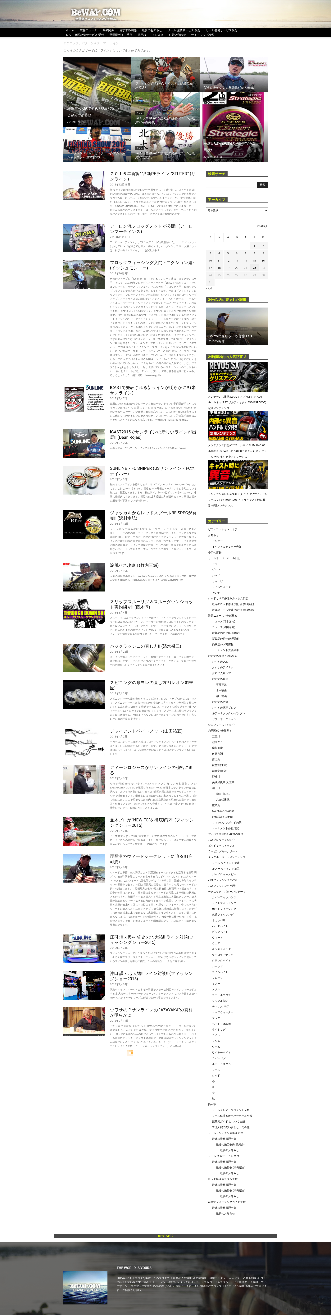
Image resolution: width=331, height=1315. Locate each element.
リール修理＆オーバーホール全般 (232, 1115)
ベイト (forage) (221, 1023)
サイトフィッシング (224, 903)
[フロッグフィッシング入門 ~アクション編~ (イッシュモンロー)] (84, 274)
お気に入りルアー (223, 673)
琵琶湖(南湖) (219, 771)
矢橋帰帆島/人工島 (223, 782)
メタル (216, 989)
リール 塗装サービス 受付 (184, 30)
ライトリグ (218, 1029)
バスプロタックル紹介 (221, 840)
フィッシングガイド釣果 (227, 822)
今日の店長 (214, 552)
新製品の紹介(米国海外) (226, 638)
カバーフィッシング (224, 897)
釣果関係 (108, 30)
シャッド (217, 966)
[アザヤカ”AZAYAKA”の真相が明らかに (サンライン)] (84, 1070)
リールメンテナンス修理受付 (225, 1133)
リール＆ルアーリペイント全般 (231, 1110)
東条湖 (216, 805)
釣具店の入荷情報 (223, 644)
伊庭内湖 (217, 753)
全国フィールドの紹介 (221, 725)
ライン (71, 103)
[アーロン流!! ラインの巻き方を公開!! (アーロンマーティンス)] (84, 1218)
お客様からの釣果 (223, 817)
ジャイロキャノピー (224, 874)
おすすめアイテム (223, 667)
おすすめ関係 (128, 30)
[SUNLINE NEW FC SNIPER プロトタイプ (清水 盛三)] (84, 1278)
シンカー (217, 1041)
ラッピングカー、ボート (223, 851)
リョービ (217, 581)
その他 (216, 592)
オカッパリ (218, 920)
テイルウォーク (221, 587)
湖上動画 (221, 696)
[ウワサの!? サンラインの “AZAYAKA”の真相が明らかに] (84, 1021)
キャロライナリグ (223, 955)
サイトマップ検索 (202, 35)
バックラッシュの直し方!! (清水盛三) (145, 646)
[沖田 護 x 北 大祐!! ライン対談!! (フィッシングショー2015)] (84, 985)
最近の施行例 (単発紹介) (230, 1167)
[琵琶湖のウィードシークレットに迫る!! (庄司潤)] (84, 868)
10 (210, 260)
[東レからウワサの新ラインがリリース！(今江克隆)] (84, 1169)
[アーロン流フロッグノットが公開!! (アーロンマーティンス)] (84, 238)
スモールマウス (221, 995)
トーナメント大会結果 (225, 650)
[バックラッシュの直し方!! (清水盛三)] (84, 658)
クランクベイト (221, 960)
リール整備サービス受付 (222, 30)
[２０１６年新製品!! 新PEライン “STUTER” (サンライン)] (84, 185)
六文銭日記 (222, 799)
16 (263, 260)
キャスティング (221, 949)
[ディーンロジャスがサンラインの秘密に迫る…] (84, 779)
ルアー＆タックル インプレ (228, 713)
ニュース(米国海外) (223, 627)
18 (219, 268)
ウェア (216, 943)
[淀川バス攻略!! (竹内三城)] (84, 577)
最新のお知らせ (152, 30)
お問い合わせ (177, 35)
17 (210, 268)
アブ (214, 564)
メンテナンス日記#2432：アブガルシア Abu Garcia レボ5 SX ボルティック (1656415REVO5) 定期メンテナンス (237, 402)
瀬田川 (216, 788)
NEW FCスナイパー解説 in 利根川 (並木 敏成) (152, 1303)
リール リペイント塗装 (226, 863)
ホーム (70, 30)
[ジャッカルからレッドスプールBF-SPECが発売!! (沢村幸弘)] (84, 524)
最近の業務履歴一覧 (224, 1138)
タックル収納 (220, 1000)
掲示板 (142, 35)
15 (254, 260)
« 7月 (209, 288)
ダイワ (216, 569)
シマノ (216, 575)
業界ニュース (88, 30)
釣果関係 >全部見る (220, 730)
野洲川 (216, 776)
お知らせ (213, 535)
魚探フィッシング (223, 914)
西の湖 (216, 759)
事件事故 (221, 684)
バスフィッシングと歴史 (223, 886)
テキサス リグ (220, 1006)
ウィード (217, 937)
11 (219, 260)
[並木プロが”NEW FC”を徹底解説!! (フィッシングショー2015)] (84, 831)
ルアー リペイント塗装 (226, 868)
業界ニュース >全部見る (222, 615)
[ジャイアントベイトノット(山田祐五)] (84, 742)
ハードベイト (220, 926)
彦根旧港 (217, 748)
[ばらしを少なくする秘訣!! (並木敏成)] (234, 78)
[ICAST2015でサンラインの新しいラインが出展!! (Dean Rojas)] (84, 443)
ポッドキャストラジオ (221, 845)
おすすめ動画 (220, 679)
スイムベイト (220, 972)
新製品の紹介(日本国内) (226, 633)
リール (216, 1069)
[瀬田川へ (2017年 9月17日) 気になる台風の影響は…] (97, 92)
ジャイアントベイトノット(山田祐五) (146, 731)
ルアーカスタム (221, 1064)
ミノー (216, 983)
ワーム (216, 1046)
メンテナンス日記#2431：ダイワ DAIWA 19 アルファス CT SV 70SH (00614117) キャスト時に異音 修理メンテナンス (237, 499)
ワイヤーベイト (221, 1052)
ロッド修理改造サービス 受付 (85, 35)
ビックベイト (220, 932)
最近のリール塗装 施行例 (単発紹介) (233, 610)
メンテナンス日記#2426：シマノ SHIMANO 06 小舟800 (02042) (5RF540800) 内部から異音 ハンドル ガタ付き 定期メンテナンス (237, 451)
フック (216, 1018)
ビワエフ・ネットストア (223, 529)
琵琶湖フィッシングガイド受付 (227, 1202)
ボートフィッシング (224, 909)
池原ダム (217, 742)
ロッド (216, 1075)
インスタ (157, 35)
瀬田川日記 (222, 794)
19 (227, 268)
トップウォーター (223, 1012)
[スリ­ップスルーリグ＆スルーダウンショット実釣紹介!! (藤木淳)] (84, 613)
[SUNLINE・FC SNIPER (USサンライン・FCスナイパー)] (84, 480)
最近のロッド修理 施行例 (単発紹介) (233, 604)
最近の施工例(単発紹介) (230, 1144)
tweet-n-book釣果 (223, 811)
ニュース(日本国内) (223, 621)
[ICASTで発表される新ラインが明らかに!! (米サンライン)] (84, 399)
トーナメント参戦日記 (225, 828)
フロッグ (217, 977)
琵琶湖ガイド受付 (120, 35)
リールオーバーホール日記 (224, 558)
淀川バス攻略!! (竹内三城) (134, 565)
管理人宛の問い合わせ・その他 (231, 1127)
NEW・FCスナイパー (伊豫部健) (140, 1118)
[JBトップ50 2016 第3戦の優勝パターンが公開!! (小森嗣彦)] (165, 113)
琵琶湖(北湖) (219, 765)
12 (227, 260)
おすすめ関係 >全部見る (222, 656)
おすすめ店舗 (220, 702)
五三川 (216, 736)
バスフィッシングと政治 (223, 880)
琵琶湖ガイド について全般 (228, 1121)
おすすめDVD (220, 661)
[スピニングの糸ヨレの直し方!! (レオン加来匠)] (84, 694)
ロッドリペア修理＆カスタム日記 (228, 598)
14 (245, 260)
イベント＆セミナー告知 (227, 546)
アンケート (218, 541)
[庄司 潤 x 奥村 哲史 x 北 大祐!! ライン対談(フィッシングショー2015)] (84, 948)
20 (236, 268)
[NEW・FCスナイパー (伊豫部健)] (84, 1130)
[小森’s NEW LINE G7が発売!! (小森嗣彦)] (234, 127)
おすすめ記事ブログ (224, 707)
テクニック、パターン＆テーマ (84, 43)
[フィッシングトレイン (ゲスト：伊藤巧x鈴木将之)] (165, 78)
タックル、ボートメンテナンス (227, 857)
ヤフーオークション (224, 719)
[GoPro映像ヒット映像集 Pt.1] (237, 326)
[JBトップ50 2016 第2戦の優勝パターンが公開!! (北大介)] (165, 148)
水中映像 (221, 690)
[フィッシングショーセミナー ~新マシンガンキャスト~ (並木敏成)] (97, 148)
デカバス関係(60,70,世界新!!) (225, 834)
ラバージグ (218, 1058)
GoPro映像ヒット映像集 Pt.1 (230, 336)
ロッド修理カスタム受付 (223, 1179)
